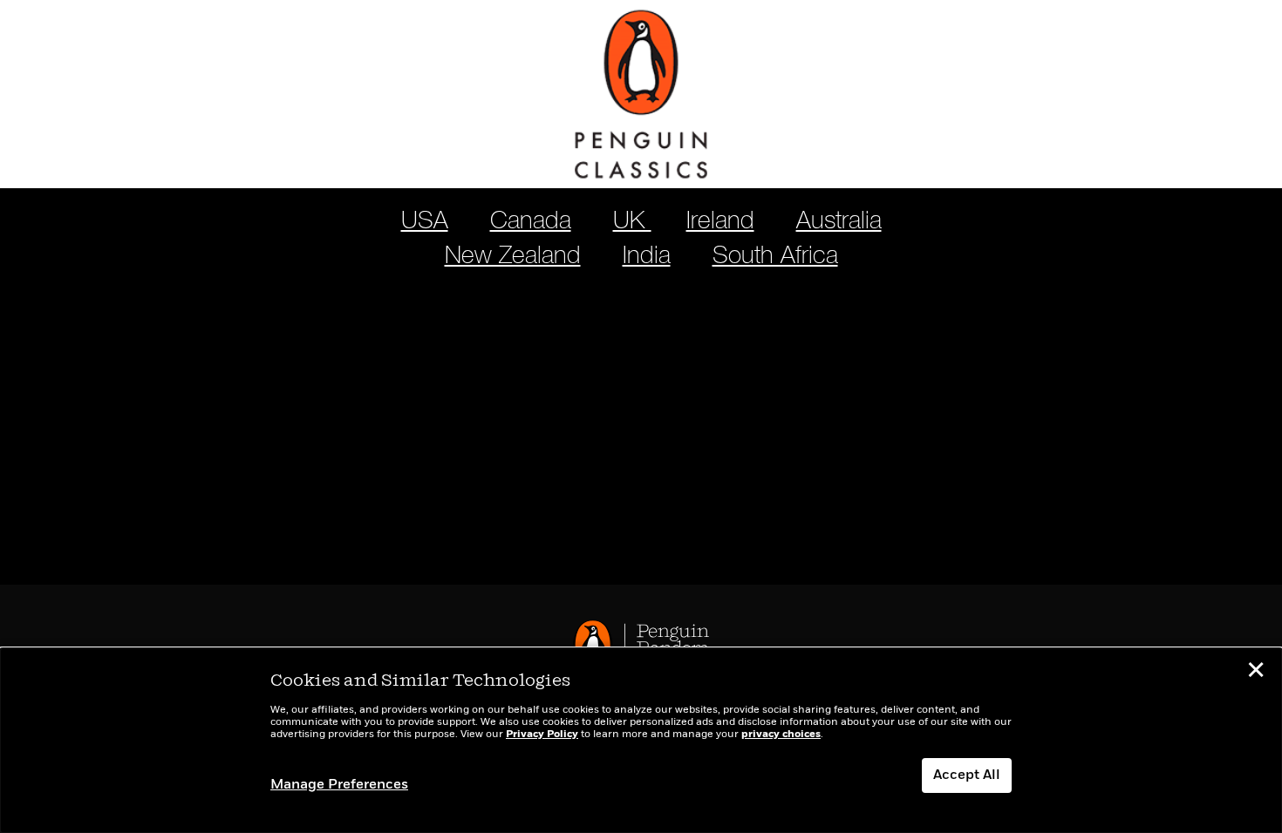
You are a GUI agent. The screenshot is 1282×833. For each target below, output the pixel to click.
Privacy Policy (542, 734)
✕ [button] (1255, 672)
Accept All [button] (966, 775)
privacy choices (781, 734)
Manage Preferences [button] (339, 785)
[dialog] (641, 740)
